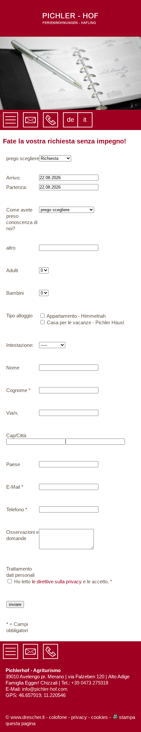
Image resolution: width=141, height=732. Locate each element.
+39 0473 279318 (89, 682)
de (70, 119)
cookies (99, 717)
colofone (58, 717)
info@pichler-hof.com (45, 689)
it (85, 119)
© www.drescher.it (25, 717)
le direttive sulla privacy (57, 581)
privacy (79, 717)
